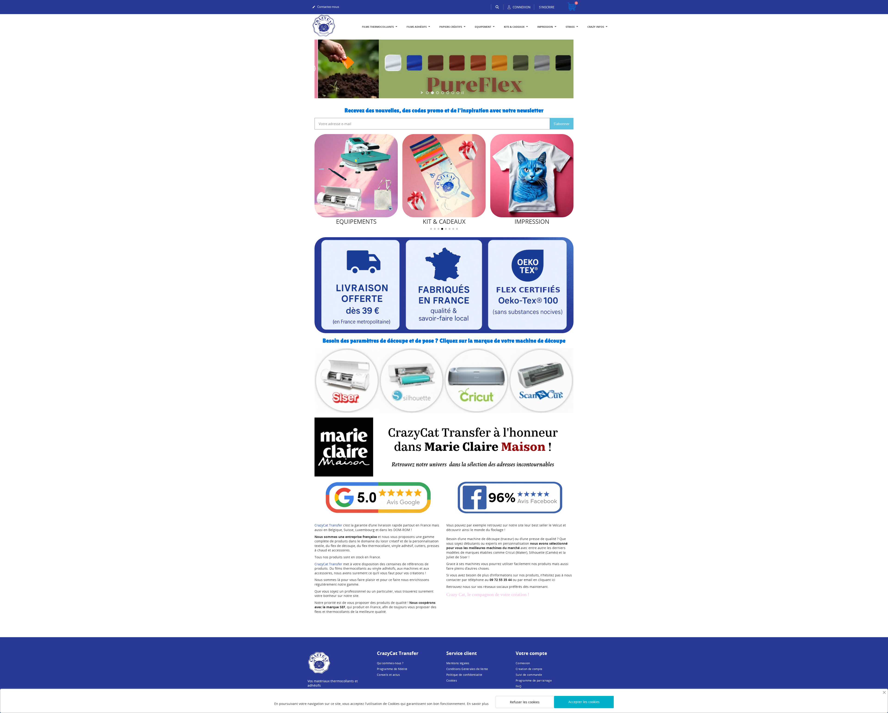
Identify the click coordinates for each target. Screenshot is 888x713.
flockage (497, 530)
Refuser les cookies (525, 702)
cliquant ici (546, 580)
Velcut (557, 525)
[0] (572, 7)
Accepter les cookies (584, 702)
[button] (319, 183)
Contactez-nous (325, 7)
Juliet (450, 557)
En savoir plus (478, 703)
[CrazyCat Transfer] (323, 25)
